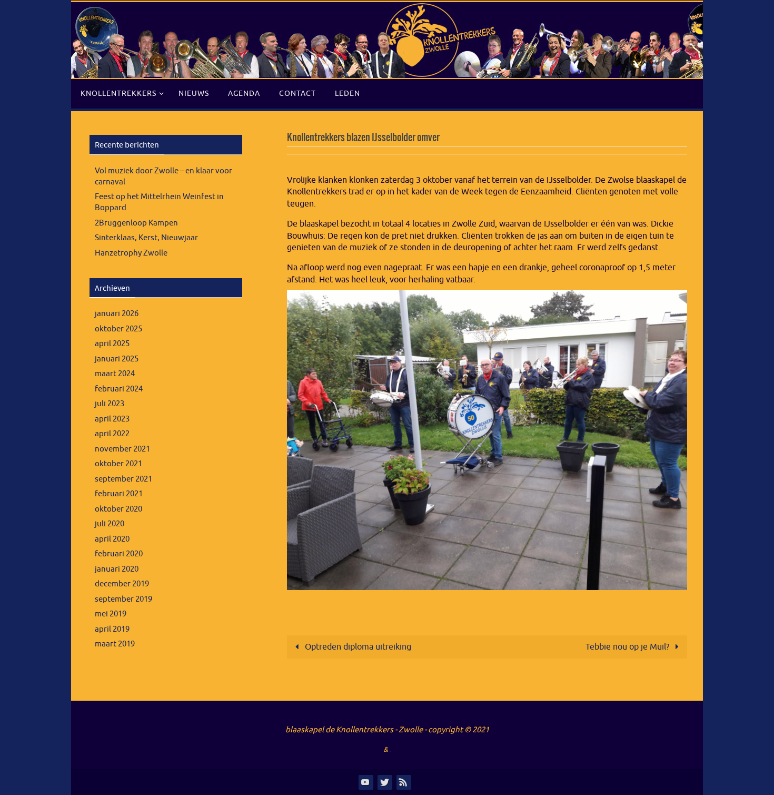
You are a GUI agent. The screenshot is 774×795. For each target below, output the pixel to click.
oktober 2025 (118, 329)
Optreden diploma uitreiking (357, 647)
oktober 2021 (118, 464)
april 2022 (112, 434)
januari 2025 (116, 359)
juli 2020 (109, 524)
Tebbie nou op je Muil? (628, 647)
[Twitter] (384, 782)
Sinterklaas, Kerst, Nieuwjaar (146, 238)
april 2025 (112, 344)
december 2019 (122, 584)
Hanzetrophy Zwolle (131, 253)
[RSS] (403, 782)
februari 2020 (119, 554)
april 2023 (112, 419)
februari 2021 (119, 494)
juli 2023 (109, 404)
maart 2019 (115, 644)
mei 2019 (110, 614)
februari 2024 (119, 389)
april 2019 (112, 629)
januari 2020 (116, 569)
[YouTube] (365, 782)
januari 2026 (116, 314)
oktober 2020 (118, 509)
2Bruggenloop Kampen (136, 223)
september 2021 (123, 479)
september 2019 (123, 599)
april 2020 (112, 539)
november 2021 (122, 449)
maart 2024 (115, 374)
